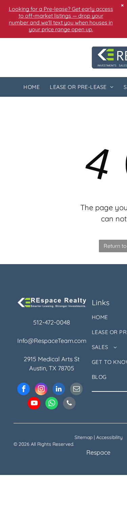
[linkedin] (58, 390)
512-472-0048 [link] (51, 322)
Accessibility (109, 437)
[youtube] (34, 404)
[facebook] (23, 390)
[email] (76, 390)
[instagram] (41, 390)
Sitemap (83, 437)
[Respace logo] (52, 301)
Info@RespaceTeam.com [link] (51, 341)
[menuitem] (31, 87)
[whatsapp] (51, 404)
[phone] (69, 404)
